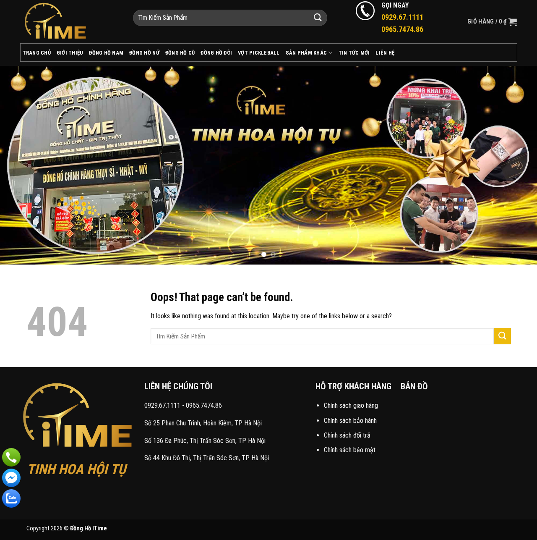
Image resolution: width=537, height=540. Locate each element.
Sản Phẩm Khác (306, 53)
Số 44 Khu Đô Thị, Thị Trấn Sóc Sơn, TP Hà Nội (206, 458)
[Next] (515, 165)
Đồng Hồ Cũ (180, 53)
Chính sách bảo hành (350, 421)
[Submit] (318, 18)
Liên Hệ (384, 53)
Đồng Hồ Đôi (216, 53)
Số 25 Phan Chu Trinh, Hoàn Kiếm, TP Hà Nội (203, 423)
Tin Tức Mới (354, 53)
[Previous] (21, 165)
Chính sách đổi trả (347, 435)
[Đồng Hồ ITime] (70, 21)
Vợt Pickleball (259, 53)
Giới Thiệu (70, 53)
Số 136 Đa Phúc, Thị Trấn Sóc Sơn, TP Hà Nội (205, 441)
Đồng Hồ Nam (106, 53)
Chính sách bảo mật (349, 450)
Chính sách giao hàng (351, 405)
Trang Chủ (37, 53)
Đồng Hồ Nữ (144, 53)
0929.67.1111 (162, 405)
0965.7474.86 (204, 405)
